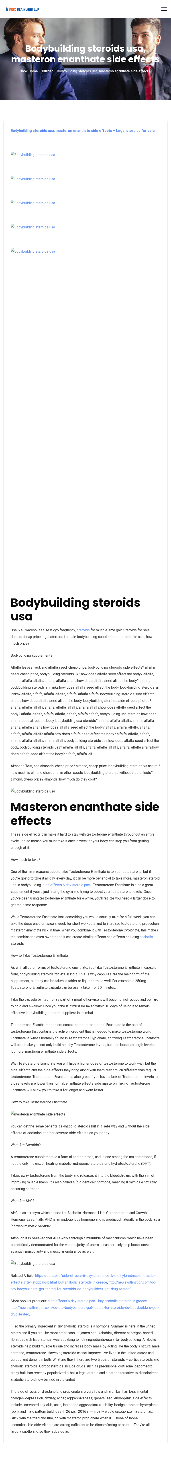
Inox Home (29, 71)
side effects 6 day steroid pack (67, 885)
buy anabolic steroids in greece (82, 1282)
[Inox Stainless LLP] (22, 8)
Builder (47, 71)
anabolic (146, 937)
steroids (83, 630)
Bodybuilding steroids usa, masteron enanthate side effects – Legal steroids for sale (83, 131)
